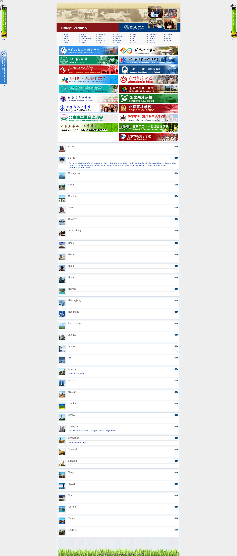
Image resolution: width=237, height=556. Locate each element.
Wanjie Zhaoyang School (77, 442)
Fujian (117, 34)
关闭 (3, 39)
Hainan (83, 36)
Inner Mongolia (86, 38)
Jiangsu (100, 38)
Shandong (101, 40)
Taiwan (66, 42)
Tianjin (83, 42)
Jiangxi (117, 38)
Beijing (83, 34)
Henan (134, 36)
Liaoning (152, 38)
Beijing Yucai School (156, 163)
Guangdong (153, 34)
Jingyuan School (170, 163)
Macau (168, 38)
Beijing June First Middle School (79, 167)
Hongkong (152, 36)
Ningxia (66, 40)
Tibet (99, 42)
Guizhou (66, 36)
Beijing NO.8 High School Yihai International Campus (87, 165)
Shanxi (134, 40)
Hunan (66, 38)
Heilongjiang (119, 36)
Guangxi (169, 34)
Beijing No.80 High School (156, 165)
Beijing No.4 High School (138, 163)
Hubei (168, 36)
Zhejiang (152, 42)
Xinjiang (117, 42)
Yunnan (134, 42)
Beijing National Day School (118, 163)
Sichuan (169, 40)
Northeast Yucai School (77, 373)
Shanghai (118, 40)
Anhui (66, 34)
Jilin (133, 38)
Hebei (100, 36)
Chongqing (101, 34)
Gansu (134, 34)
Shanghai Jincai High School (78, 431)
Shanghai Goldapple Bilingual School (103, 431)
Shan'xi (151, 40)
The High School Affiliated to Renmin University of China (88, 163)
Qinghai (83, 40)
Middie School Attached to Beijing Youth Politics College (126, 165)
